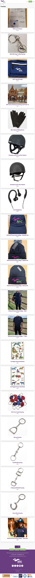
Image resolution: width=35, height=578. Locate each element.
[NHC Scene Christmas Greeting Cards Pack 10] (17, 93)
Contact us (17, 549)
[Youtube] (20, 566)
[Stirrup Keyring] (17, 426)
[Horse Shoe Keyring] (17, 502)
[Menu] (33, 1)
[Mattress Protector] (17, 18)
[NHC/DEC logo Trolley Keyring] (17, 43)
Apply (30, 1)
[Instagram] (17, 566)
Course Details (22, 549)
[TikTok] (22, 566)
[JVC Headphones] (17, 199)
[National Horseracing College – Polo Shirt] (17, 527)
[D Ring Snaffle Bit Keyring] (17, 477)
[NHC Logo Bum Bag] (17, 68)
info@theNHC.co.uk (21, 554)
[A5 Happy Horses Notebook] (17, 350)
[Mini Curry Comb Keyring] (17, 401)
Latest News (12, 549)
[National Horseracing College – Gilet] (17, 300)
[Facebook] (13, 566)
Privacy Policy (17, 570)
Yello (19, 572)
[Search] (27, 1)
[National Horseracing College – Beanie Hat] (17, 274)
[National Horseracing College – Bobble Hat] (17, 249)
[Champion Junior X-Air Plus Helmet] (17, 144)
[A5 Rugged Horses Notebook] (17, 376)
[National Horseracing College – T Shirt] (17, 325)
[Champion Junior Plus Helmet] (17, 171)
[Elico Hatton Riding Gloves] (17, 119)
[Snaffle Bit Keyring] (17, 451)
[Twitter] (15, 566)
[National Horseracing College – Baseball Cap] (17, 224)
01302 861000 (14, 554)
